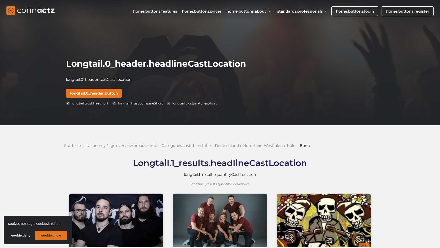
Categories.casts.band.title (186, 145)
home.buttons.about (246, 11)
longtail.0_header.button (94, 93)
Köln (291, 145)
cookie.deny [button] (20, 235)
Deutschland (227, 145)
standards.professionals (300, 11)
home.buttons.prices (202, 11)
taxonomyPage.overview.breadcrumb (122, 145)
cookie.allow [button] (51, 235)
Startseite (73, 145)
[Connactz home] (30, 11)
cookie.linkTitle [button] (48, 223)
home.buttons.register (407, 11)
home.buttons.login (355, 11)
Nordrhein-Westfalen (263, 145)
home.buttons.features (155, 11)
